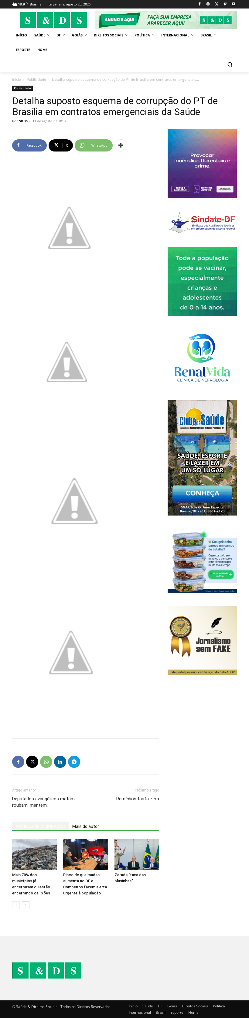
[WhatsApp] (46, 762)
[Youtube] (233, 4)
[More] (120, 145)
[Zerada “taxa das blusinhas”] (136, 854)
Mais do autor (85, 826)
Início (16, 79)
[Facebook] (199, 4)
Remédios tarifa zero (137, 799)
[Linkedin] (60, 762)
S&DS (23, 121)
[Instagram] (208, 4)
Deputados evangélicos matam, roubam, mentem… (44, 802)
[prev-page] (16, 905)
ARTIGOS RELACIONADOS (40, 826)
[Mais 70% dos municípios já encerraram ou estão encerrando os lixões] (34, 854)
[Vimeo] (224, 4)
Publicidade (36, 79)
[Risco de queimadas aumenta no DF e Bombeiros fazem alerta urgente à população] (85, 854)
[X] (216, 4)
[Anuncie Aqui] (166, 20)
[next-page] (25, 905)
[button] (230, 64)
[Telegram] (74, 762)
